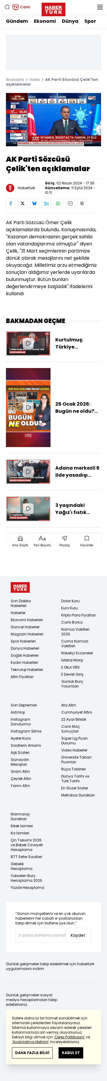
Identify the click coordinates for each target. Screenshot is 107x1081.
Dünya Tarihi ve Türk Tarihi (75, 778)
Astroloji (18, 712)
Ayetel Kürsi (21, 738)
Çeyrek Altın (21, 778)
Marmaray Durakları (20, 816)
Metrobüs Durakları (78, 795)
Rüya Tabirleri (73, 769)
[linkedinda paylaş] (46, 203)
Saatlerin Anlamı (26, 745)
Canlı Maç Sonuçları (70, 729)
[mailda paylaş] (70, 203)
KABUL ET (71, 1052)
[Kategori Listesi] (100, 7)
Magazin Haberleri (27, 634)
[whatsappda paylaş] (58, 203)
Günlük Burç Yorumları (72, 684)
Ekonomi (45, 21)
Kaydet (78, 935)
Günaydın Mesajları (20, 762)
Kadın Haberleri (24, 662)
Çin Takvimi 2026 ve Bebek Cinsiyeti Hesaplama (27, 845)
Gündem (17, 21)
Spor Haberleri (23, 641)
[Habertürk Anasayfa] (53, 8)
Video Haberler (74, 750)
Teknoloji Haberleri (27, 669)
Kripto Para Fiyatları (78, 615)
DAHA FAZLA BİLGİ (32, 1052)
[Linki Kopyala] (82, 203)
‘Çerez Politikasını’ (69, 1037)
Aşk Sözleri (20, 752)
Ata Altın (68, 705)
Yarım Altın (20, 785)
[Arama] (7, 7)
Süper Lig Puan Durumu (74, 741)
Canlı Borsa (72, 622)
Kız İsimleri (20, 833)
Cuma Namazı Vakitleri (74, 643)
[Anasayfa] (20, 587)
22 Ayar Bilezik (73, 719)
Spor (90, 21)
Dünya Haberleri (25, 648)
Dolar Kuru (70, 600)
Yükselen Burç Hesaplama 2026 (26, 878)
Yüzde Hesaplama (27, 887)
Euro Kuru (69, 608)
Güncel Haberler (25, 626)
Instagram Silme (26, 731)
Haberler (18, 612)
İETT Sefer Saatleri (26, 856)
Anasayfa (15, 79)
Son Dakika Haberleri (21, 603)
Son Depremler (24, 705)
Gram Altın (20, 771)
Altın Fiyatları (22, 676)
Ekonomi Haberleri (27, 619)
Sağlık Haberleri (25, 655)
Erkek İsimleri (22, 825)
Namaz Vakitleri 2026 (75, 632)
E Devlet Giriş (72, 674)
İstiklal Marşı (72, 660)
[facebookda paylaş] (10, 203)
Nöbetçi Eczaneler (77, 653)
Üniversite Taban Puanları (76, 759)
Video (34, 79)
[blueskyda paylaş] (34, 203)
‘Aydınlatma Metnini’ (30, 1041)
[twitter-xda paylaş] (22, 203)
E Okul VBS (70, 667)
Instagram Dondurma (21, 722)
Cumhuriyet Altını (76, 712)
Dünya (70, 21)
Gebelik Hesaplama (21, 866)
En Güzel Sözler (74, 788)
